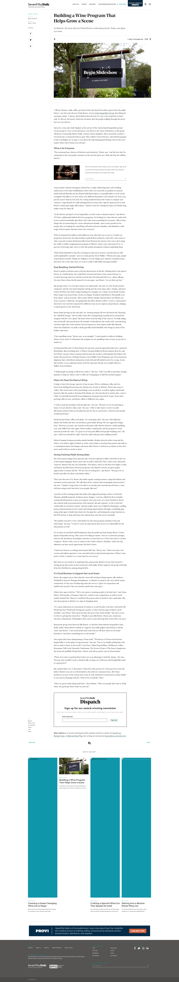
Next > (149, 742)
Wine (29, 731)
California (70, 736)
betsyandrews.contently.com (115, 736)
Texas (30, 727)
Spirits (112, 953)
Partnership (95, 955)
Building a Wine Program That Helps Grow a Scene (72, 781)
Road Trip (78, 736)
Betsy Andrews (32, 18)
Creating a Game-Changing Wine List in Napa (42, 904)
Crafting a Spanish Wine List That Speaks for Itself (105, 904)
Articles (76, 4)
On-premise (31, 725)
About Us (38, 948)
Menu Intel (33, 14)
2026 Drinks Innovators (107, 4)
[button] (144, 4)
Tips (29, 729)
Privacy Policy (69, 948)
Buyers (30, 721)
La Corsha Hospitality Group (102, 113)
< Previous (31, 742)
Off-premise (113, 955)
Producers (113, 948)
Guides (84, 4)
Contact (46, 948)
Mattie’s (78, 128)
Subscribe (122, 4)
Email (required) (67, 716)
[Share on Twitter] (30, 40)
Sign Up (114, 720)
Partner (92, 4)
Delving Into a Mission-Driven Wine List (133, 904)
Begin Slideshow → (102, 73)
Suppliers (95, 950)
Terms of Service (57, 948)
